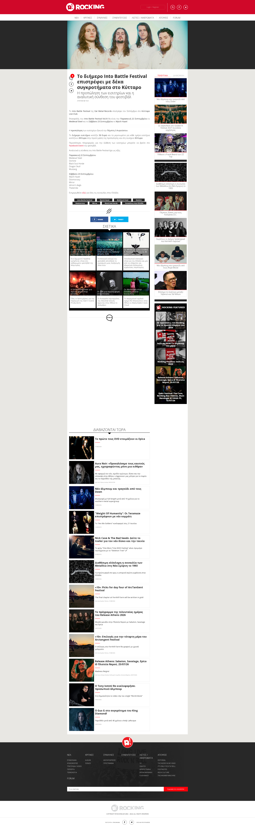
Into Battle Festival (84, 196)
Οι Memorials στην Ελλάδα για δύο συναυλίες (133, 287)
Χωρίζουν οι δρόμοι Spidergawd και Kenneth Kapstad (170, 240)
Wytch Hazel (104, 196)
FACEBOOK (124, 818)
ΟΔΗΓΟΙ (143, 762)
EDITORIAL (162, 756)
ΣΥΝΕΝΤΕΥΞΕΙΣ (119, 17)
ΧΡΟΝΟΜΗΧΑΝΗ (146, 768)
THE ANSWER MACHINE (166, 771)
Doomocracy (80, 199)
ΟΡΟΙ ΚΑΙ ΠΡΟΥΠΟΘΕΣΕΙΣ (143, 818)
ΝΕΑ (77, 17)
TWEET (121, 215)
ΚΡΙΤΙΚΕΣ (88, 17)
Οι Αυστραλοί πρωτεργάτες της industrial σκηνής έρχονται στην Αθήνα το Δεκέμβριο (108, 297)
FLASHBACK (144, 771)
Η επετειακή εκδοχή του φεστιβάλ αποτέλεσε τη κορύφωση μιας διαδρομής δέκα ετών (109, 257)
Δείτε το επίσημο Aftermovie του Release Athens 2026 (108, 247)
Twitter (185, 7)
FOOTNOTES (162, 765)
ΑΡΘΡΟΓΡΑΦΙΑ (145, 765)
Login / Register (153, 7)
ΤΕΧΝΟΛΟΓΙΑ (72, 768)
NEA (69, 750)
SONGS (88, 759)
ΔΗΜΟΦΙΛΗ (178, 75)
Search (172, 7)
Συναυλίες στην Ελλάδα (134, 199)
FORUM (176, 17)
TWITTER (131, 818)
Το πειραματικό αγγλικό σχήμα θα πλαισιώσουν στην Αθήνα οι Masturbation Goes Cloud (136, 297)
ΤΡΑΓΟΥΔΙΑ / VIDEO (74, 762)
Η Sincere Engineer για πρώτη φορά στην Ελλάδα (81, 287)
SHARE (100, 215)
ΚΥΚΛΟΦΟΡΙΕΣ (72, 759)
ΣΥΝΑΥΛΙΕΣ (102, 17)
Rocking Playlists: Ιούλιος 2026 (170, 362)
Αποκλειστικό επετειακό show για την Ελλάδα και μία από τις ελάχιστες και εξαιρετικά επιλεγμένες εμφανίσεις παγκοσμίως (136, 258)
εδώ (84, 188)
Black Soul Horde (111, 199)
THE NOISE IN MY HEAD (167, 759)
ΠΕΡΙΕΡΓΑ (71, 765)
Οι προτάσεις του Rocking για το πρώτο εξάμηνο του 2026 (171, 325)
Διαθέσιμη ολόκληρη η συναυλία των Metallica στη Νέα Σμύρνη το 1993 (170, 186)
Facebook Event (76, 141)
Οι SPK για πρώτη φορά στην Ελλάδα (108, 288)
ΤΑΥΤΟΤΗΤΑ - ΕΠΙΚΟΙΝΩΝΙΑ (112, 818)
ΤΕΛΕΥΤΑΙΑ (162, 75)
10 (140, 759)
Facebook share (71, 84)
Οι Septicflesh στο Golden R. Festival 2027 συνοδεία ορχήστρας (81, 247)
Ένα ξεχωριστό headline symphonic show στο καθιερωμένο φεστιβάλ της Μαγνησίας (82, 257)
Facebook (179, 7)
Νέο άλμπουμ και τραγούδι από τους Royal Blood (171, 266)
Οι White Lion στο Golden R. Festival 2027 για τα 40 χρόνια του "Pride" (136, 247)
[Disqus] (109, 343)
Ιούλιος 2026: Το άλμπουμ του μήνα (170, 344)
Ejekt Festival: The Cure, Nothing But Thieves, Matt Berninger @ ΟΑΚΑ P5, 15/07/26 (170, 397)
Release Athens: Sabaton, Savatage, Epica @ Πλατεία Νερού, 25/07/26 (171, 380)
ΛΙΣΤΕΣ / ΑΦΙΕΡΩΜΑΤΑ (143, 17)
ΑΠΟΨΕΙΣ (163, 17)
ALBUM (88, 756)
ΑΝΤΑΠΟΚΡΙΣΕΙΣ (109, 756)
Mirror (94, 199)
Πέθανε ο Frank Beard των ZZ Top (170, 155)
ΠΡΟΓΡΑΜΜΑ (108, 759)
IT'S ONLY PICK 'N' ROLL (167, 762)
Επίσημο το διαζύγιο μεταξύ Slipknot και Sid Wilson (170, 293)
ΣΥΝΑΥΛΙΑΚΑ (71, 756)
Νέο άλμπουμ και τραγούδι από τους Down (171, 100)
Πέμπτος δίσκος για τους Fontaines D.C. (171, 213)
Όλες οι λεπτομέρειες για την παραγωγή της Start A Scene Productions (82, 296)
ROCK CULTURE (163, 768)
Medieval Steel (122, 196)
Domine (139, 196)
